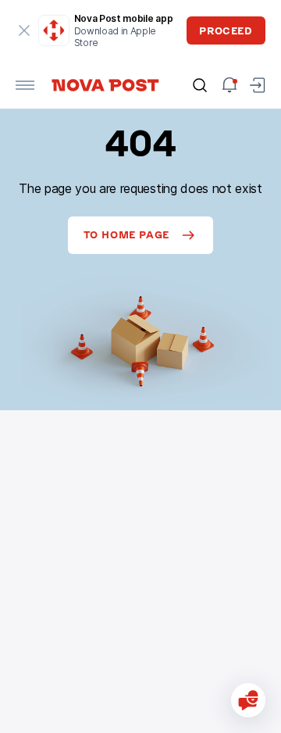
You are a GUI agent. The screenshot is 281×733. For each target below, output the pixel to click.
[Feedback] (248, 700)
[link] (104, 85)
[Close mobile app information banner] (25, 30)
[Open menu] (25, 85)
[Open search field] (199, 85)
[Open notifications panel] (229, 85)
